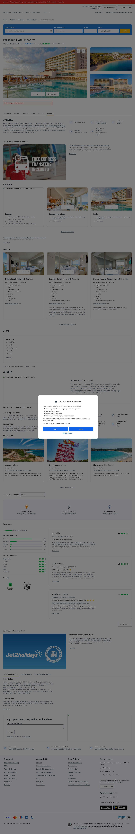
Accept (81, 429)
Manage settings (67, 433)
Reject (55, 429)
